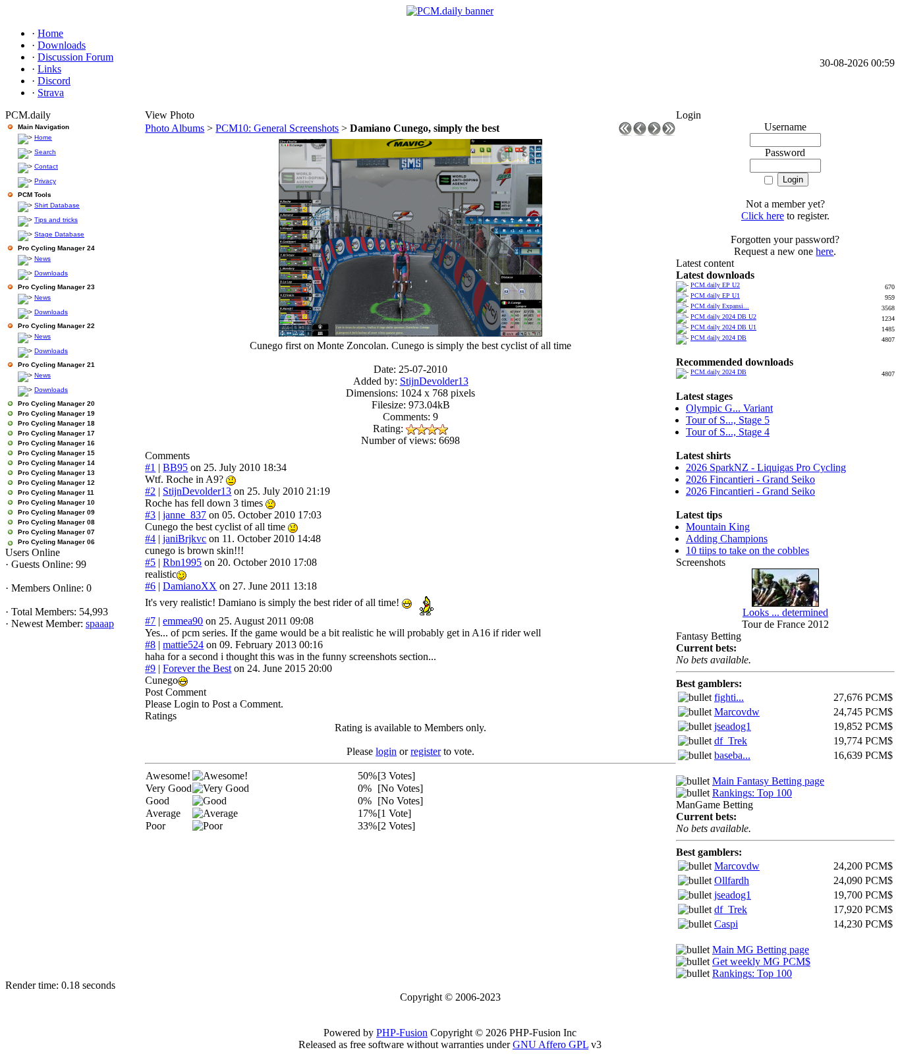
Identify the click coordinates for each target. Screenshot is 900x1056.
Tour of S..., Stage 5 (728, 420)
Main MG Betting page (760, 949)
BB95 (175, 467)
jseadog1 (732, 726)
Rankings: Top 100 (752, 792)
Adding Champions (727, 538)
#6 (150, 586)
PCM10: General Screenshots (277, 128)
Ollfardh (731, 880)
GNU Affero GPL (550, 1044)
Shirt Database (57, 205)
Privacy (45, 180)
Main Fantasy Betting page (768, 781)
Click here (762, 215)
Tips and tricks (56, 219)
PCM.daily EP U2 (715, 285)
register (425, 751)
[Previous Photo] (640, 132)
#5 (150, 562)
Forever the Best (197, 668)
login (386, 751)
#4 (150, 538)
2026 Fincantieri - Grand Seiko (750, 479)
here (824, 251)
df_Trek (730, 740)
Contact (46, 166)
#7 (150, 620)
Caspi (726, 924)
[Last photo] (668, 132)
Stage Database (59, 234)
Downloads (51, 273)
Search (45, 151)
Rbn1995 (182, 562)
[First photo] (625, 132)
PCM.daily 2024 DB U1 (723, 327)
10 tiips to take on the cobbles (747, 550)
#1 (150, 467)
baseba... (732, 755)
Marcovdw (737, 711)
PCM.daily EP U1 (715, 295)
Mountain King (718, 526)
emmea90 (183, 620)
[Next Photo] (654, 132)
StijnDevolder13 (434, 381)
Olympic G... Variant (729, 408)
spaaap (100, 623)
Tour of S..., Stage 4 (728, 431)
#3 (150, 514)
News (42, 258)
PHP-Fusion (402, 1032)
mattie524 (183, 644)
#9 (150, 668)
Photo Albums (174, 128)
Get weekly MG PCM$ (761, 961)
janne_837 (184, 514)
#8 (150, 644)
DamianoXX (190, 586)
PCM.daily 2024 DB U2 (723, 316)
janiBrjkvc (184, 538)
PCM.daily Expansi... (719, 306)
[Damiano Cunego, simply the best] (410, 333)
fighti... (729, 697)
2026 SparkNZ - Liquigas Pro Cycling (766, 467)
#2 (150, 491)
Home (43, 137)
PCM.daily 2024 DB (718, 337)
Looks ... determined (785, 612)
